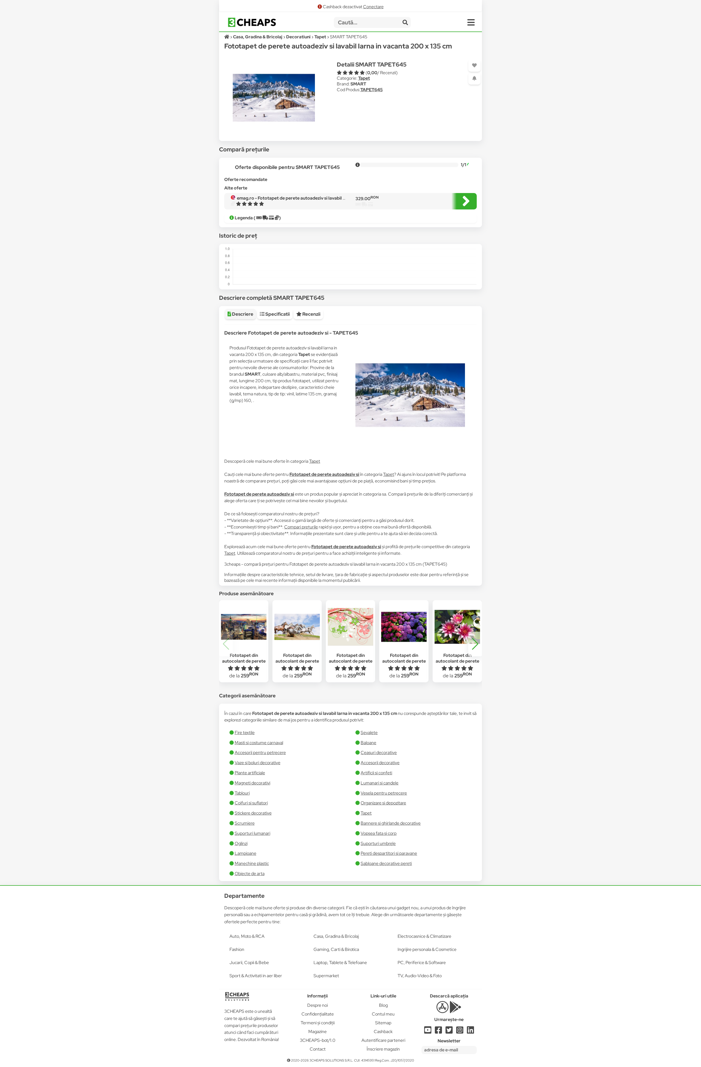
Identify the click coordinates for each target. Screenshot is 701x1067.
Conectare (373, 7)
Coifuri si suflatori (251, 803)
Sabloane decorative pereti (386, 863)
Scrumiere (245, 823)
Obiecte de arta (250, 873)
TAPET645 (371, 90)
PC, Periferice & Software (422, 962)
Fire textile (245, 732)
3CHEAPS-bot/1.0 (317, 1040)
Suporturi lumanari (252, 833)
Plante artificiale (250, 773)
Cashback (383, 1031)
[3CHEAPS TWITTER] (449, 1031)
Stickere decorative (253, 813)
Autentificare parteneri (383, 1040)
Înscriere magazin (383, 1049)
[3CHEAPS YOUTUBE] (428, 1031)
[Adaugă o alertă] (474, 78)
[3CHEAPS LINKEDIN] (470, 1031)
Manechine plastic (252, 863)
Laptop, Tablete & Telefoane (340, 962)
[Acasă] (227, 37)
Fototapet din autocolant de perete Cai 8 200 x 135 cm (297, 661)
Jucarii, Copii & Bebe (249, 962)
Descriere (242, 314)
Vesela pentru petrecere (384, 793)
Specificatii (277, 314)
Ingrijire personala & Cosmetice (427, 949)
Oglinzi (241, 843)
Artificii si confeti (376, 773)
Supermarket (326, 976)
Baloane (368, 743)
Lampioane (245, 853)
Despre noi (317, 1005)
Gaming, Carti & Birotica (336, 949)
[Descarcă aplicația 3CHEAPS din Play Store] (455, 1010)
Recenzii (310, 314)
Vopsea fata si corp (379, 833)
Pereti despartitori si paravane (389, 853)
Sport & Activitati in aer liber (255, 976)
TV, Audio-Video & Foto (420, 976)
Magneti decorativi (252, 783)
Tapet (364, 78)
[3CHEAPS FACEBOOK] (438, 1031)
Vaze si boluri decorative (257, 763)
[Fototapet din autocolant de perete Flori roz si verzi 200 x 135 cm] (350, 627)
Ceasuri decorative (379, 752)
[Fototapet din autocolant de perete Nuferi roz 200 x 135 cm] (457, 627)
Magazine (317, 1031)
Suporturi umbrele (378, 843)
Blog (383, 1005)
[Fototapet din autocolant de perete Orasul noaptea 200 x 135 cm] (243, 627)
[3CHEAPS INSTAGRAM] (460, 1031)
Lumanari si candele (379, 783)
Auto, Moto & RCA (247, 936)
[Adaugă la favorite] (474, 65)
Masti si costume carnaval (259, 743)
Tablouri (242, 793)
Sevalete (369, 732)
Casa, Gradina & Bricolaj (336, 936)
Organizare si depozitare (383, 803)
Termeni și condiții (318, 1023)
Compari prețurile (301, 527)
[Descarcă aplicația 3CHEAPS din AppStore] (442, 1010)
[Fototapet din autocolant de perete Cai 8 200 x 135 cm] (297, 627)
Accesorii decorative (380, 763)
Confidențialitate (317, 1014)
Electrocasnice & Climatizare (424, 936)
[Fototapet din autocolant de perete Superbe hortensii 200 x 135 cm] (404, 627)
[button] (475, 644)
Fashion (236, 949)
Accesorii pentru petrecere (260, 752)
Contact (318, 1049)
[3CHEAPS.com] (252, 22)
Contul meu (383, 1014)
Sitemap (383, 1023)
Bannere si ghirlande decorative (391, 823)
